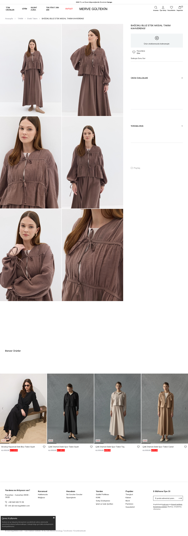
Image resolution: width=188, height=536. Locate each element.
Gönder (180, 498)
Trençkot (129, 494)
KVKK (98, 497)
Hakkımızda (43, 494)
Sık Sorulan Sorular (74, 494)
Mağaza (41, 497)
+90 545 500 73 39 (16, 502)
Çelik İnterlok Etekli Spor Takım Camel (158, 447)
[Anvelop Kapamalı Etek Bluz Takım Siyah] (23, 409)
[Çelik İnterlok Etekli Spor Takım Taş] (117, 409)
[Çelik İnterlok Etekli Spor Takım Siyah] (70, 409)
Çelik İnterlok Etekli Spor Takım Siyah (63, 447)
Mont (128, 501)
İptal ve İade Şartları (104, 504)
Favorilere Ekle (44, 447)
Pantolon (129, 504)
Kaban (128, 497)
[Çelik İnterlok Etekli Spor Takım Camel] (164, 409)
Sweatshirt (130, 507)
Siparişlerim (71, 497)
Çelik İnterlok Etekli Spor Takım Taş (110, 447)
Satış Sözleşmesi (103, 501)
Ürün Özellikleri (139, 78)
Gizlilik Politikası (102, 494)
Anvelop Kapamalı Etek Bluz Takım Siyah (18, 447)
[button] (4, 443)
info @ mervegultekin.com (19, 506)
